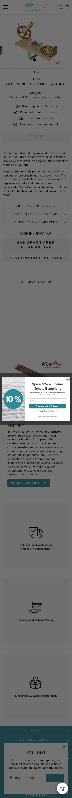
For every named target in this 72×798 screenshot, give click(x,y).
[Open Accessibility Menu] (62, 788)
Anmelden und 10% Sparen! (47, 406)
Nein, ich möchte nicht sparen (47, 416)
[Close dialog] (67, 379)
